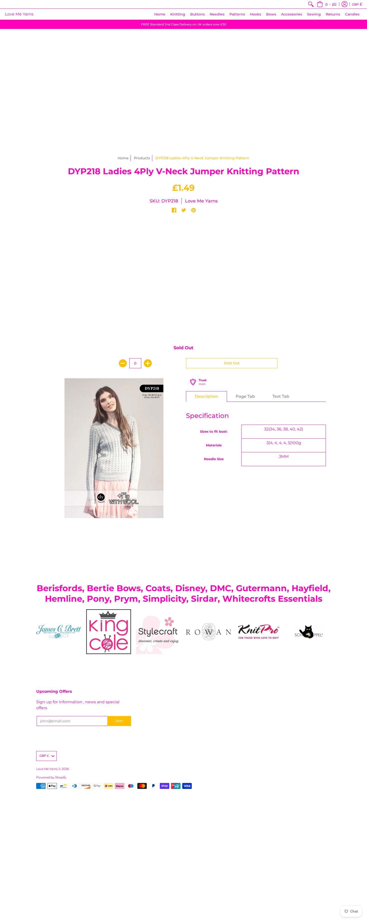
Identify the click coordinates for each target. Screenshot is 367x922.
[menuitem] (310, 4)
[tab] (206, 396)
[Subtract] (123, 363)
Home (123, 158)
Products (142, 158)
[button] (326, 4)
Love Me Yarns (19, 14)
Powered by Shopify (51, 777)
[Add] (148, 363)
